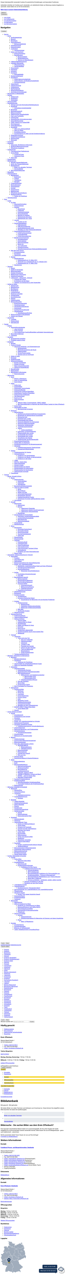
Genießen (10, 337)
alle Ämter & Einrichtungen (19, 92)
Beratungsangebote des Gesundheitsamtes (27, 563)
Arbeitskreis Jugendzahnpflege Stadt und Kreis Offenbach (35, 566)
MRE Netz (20, 609)
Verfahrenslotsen (19, 50)
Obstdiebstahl (22, 623)
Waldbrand (21, 838)
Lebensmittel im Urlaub (24, 622)
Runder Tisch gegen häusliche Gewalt (29, 894)
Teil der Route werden (24, 353)
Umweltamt (14, 77)
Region (13, 268)
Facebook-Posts (19, 154)
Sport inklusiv (18, 382)
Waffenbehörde (15, 89)
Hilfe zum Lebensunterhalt (22, 129)
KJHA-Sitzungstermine (24, 236)
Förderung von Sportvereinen (26, 455)
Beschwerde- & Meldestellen (15, 93)
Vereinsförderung (19, 454)
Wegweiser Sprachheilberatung (30, 571)
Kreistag (16, 207)
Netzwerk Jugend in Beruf (25, 772)
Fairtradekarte (22, 550)
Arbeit (12, 760)
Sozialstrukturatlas (19, 926)
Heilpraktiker (18, 561)
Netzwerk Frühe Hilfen (24, 860)
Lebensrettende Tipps (20, 822)
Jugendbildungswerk (20, 885)
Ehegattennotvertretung (25, 590)
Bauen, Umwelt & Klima (14, 476)
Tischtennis (17, 180)
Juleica (20, 428)
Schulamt (14, 71)
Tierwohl (13, 635)
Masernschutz (25, 604)
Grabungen (21, 483)
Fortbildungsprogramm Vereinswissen (29, 447)
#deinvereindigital (19, 463)
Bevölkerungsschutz (20, 852)
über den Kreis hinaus (17, 250)
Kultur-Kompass (19, 399)
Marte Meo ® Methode (34, 878)
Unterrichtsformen (19, 728)
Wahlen (13, 257)
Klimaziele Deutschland (25, 529)
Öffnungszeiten (12, 101)
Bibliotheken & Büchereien (18, 372)
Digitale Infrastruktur (17, 273)
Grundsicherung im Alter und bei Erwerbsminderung (29, 133)
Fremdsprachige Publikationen (20, 151)
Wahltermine (18, 265)
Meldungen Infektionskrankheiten (31, 607)
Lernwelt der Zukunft (24, 753)
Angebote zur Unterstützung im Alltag (29, 905)
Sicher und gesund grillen (25, 836)
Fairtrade (17, 540)
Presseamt (14, 69)
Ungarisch (7, 1015)
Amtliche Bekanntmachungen (19, 146)
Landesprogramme (23, 771)
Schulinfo (17, 718)
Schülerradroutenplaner (21, 809)
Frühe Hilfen (17, 859)
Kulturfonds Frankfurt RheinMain (24, 391)
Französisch (7, 965)
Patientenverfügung (27, 588)
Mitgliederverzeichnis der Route (27, 350)
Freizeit (6, 324)
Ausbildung (14, 98)
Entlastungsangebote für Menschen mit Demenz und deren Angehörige (42, 918)
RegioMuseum (18, 55)
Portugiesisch (8, 994)
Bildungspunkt (18, 785)
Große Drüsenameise (27, 652)
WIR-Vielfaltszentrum (24, 673)
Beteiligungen (15, 191)
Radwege (13, 358)
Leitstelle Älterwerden (17, 63)
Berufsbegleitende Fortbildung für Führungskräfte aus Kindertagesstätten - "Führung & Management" (44, 874)
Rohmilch (20, 627)
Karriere (9, 95)
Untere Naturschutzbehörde (22, 79)
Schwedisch (7, 1004)
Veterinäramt (15, 84)
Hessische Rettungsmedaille (26, 423)
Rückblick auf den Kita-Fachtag (33, 883)
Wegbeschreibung (16, 194)
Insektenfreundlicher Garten (26, 497)
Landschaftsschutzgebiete (25, 518)
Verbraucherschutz (16, 614)
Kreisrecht (10, 143)
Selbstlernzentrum (26, 748)
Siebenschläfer (22, 351)
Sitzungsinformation (20, 204)
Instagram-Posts (19, 156)
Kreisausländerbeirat (20, 223)
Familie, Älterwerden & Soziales (16, 856)
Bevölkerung (14, 289)
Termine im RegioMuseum (25, 60)
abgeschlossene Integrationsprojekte (28, 672)
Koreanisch (7, 977)
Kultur (12, 383)
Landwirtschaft (15, 292)
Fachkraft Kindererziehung (22, 779)
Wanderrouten (15, 369)
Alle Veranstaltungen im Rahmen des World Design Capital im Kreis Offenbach (41, 404)
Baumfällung (21, 491)
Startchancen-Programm (21, 723)
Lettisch (6, 983)
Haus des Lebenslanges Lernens (24, 744)
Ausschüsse (21, 209)
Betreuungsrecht (22, 579)
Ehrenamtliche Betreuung (25, 580)
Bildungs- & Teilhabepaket (22, 928)
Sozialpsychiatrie (19, 595)
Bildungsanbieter (23, 750)
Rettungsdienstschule (20, 851)
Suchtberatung (22, 596)
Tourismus (17, 793)
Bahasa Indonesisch (10, 972)
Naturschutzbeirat (23, 242)
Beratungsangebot (23, 768)
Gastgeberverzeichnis (24, 795)
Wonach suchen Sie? (7, 1021)
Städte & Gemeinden (17, 270)
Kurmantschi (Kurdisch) (11, 980)
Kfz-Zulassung (15, 124)
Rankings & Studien (17, 294)
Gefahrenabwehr (19, 819)
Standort (10, 266)
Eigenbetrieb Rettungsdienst (22, 849)
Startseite (7, 1089)
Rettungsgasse (22, 835)
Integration (14, 667)
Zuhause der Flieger (20, 279)
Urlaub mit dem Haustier (28, 648)
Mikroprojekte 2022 (30, 678)
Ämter (9, 36)
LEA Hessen (17, 500)
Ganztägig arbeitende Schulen (23, 724)
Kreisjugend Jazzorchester (22, 388)
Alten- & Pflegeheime (27, 921)
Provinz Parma (22, 697)
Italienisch (7, 973)
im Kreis (13, 202)
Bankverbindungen (6, 1201)
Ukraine (16, 710)
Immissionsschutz (19, 82)
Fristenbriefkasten (16, 183)
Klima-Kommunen (23, 532)
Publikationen (11, 149)
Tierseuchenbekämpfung (21, 654)
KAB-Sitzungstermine (24, 226)
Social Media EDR (23, 708)
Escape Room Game (24, 684)
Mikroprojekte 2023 (30, 676)
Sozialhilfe (14, 127)
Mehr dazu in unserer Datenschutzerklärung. (14, 9)
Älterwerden (14, 901)
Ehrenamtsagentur (19, 53)
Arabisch (6, 951)
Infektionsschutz (23, 603)
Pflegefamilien (18, 891)
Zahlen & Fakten (12, 284)
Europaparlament (19, 252)
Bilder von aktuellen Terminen (23, 167)
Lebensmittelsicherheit (21, 617)
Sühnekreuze (21, 484)
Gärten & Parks (15, 356)
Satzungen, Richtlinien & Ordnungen (21, 145)
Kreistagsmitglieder (23, 212)
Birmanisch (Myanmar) (11, 986)
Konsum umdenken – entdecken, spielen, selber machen (44, 880)
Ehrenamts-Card (22, 417)
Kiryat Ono (21, 692)
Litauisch (7, 981)
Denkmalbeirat (22, 241)
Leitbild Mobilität (19, 801)
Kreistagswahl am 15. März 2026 (27, 263)
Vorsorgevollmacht (26, 585)
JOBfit (16, 460)
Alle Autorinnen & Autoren (25, 409)
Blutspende (17, 593)
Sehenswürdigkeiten (17, 361)
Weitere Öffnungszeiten (8, 1220)
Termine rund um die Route (26, 354)
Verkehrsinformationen (21, 803)
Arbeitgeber (14, 100)
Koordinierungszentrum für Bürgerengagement (28, 444)
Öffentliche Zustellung (17, 148)
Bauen (13, 478)
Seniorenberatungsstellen (25, 909)
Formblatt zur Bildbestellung (9, 1136)
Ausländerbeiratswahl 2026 (26, 228)
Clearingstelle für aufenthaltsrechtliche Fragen (28, 664)
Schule (13, 713)
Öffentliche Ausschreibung (19, 193)
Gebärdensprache (16, 945)
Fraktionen (21, 210)
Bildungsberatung (26, 747)
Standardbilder (18, 169)
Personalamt (14, 68)
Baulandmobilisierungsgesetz (23, 486)
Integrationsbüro (16, 47)
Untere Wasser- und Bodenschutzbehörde (26, 81)
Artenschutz (21, 505)
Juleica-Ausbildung (26, 430)
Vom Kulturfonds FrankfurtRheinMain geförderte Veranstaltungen (33, 332)
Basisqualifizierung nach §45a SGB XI (29, 907)
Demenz (20, 915)
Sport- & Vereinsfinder (20, 380)
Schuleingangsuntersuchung (26, 567)
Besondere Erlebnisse (17, 334)
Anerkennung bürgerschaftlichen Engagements (32, 414)
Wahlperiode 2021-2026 (25, 218)
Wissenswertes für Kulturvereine (23, 468)
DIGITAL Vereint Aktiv (20, 462)
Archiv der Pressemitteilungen (20, 164)
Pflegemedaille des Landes (26, 433)
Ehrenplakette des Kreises (25, 420)
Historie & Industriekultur (21, 367)
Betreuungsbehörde (20, 44)
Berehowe (20, 691)
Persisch (6, 991)
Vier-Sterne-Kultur (19, 396)
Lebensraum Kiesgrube (28, 508)
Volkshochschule (16, 85)
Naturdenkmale (22, 519)
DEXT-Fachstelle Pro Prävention (23, 686)
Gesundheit (14, 556)
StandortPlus (18, 790)
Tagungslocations (19, 792)
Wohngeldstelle (18, 74)
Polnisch (6, 993)
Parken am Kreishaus (20, 196)
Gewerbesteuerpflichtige (25, 313)
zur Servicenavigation (10, 24)
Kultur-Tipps (17, 406)
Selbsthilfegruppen (19, 591)
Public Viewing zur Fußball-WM (20, 122)
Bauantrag (14, 109)
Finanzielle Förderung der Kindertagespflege (31, 784)
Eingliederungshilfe (20, 132)
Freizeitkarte (14, 473)
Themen (6, 475)
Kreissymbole (15, 321)
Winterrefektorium (23, 58)
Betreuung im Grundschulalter (23, 736)
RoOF (16, 763)
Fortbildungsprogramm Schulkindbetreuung (31, 726)
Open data (14, 157)
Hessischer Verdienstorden (25, 425)
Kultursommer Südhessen (22, 394)
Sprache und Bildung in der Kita (33, 881)
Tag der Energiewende (24, 534)
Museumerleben (22, 57)
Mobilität (13, 800)
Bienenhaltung (25, 651)
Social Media (15, 153)
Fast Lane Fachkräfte (17, 116)
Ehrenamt (14, 410)
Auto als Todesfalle (26, 639)
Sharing (16, 806)
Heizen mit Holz (22, 492)
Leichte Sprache (5, 945)
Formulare (10, 141)
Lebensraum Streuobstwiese (29, 511)
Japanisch (7, 975)
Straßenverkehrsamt (17, 76)
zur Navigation (8, 22)
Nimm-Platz (21, 683)
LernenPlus (17, 720)
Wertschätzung (18, 412)
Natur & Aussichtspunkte (21, 366)
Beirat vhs (21, 244)
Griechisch (7, 967)
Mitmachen (10, 375)
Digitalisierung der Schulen (22, 716)
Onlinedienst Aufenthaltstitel (22, 108)
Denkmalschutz (19, 479)
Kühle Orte (21, 535)
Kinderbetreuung (19, 862)
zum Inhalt (7, 17)
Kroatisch (7, 978)
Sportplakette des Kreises (25, 435)
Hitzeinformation (19, 612)
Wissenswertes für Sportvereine (23, 470)
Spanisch (7, 1005)
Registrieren (7, 1074)
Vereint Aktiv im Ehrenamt (22, 443)
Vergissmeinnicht (26, 917)
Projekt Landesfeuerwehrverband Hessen (30, 844)
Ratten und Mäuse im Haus (26, 625)
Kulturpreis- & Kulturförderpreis (27, 431)
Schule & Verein (19, 465)
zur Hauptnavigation (10, 20)
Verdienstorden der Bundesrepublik (28, 439)
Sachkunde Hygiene (23, 611)
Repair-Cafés (18, 553)
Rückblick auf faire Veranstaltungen (28, 551)
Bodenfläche (14, 290)
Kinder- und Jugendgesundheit (23, 564)
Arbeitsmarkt (14, 286)
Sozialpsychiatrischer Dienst (26, 598)
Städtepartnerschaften (24, 702)
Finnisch (6, 964)
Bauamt (13, 39)
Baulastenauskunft (16, 111)
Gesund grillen (22, 620)
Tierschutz (17, 636)
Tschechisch (8, 1010)
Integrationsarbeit (19, 668)
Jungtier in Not (25, 644)
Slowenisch (7, 1001)
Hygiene (16, 601)
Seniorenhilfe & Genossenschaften (28, 910)
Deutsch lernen (18, 756)
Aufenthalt (14, 106)
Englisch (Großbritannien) (11, 959)
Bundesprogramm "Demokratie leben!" (29, 888)
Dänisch (6, 956)
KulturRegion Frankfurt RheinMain (24, 393)
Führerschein (15, 117)
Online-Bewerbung (16, 125)
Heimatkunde (15, 322)
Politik (9, 201)
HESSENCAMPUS (23, 745)
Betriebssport (15, 175)
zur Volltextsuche (9, 19)
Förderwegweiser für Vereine (22, 452)
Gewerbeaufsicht (16, 45)
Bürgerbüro (14, 41)
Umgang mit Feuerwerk (24, 827)
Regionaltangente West (24, 816)
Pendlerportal (18, 808)
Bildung (13, 737)
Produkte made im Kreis (18, 340)
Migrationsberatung (20, 659)
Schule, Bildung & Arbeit (14, 712)
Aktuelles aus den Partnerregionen (28, 705)
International (14, 688)
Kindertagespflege (19, 780)
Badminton (17, 177)
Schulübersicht (18, 715)
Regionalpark (15, 370)
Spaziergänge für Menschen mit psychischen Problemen (38, 599)
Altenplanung (18, 902)
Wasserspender (18, 539)
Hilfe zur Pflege (18, 130)
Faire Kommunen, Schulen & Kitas (28, 548)
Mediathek (10, 172)
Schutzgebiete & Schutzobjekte (23, 515)
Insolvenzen (17, 308)
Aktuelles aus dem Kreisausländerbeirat (29, 230)
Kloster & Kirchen (19, 364)
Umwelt (13, 502)
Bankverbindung (16, 185)
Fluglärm (17, 558)
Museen (13, 343)
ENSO (16, 401)
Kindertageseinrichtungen (25, 865)
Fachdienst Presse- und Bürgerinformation (17, 1147)
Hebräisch (7, 969)
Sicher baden (21, 825)
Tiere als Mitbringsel (27, 649)
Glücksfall (17, 446)
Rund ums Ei (21, 628)
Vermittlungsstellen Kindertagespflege (29, 782)
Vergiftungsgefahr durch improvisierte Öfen (30, 631)
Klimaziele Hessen (23, 531)
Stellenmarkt (14, 97)
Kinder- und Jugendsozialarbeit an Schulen (27, 721)
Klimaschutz (18, 527)
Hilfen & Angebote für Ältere (22, 904)
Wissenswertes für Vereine (22, 467)
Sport (12, 377)
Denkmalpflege (22, 481)
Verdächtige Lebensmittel (25, 630)
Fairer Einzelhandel (23, 545)
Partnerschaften (19, 689)
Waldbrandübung (23, 846)
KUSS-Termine (18, 330)
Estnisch (6, 962)
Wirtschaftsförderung (17, 90)
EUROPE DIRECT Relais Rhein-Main (24, 707)
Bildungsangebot (16, 271)
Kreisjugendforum (19, 896)
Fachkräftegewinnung (20, 796)
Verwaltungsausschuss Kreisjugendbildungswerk (32, 249)
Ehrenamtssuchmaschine (21, 441)
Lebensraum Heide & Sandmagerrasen (32, 510)
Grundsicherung (19, 925)
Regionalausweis (19, 374)
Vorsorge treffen (22, 583)
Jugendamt (14, 49)
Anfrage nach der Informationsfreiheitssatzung (25, 105)
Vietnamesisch (8, 1017)
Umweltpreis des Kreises (25, 438)
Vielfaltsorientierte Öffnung (29, 680)
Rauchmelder (21, 833)
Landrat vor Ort (22, 222)
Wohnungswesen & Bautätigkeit (20, 314)
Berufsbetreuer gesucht (21, 577)
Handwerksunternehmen (21, 306)
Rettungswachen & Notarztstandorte (25, 848)
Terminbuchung (12, 197)
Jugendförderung (19, 886)
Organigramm (15, 189)
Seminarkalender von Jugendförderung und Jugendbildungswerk (33, 889)
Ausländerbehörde (16, 37)
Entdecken (10, 342)
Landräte (13, 319)
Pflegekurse (21, 912)
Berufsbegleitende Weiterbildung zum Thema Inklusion (44, 877)
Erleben (9, 326)
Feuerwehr (17, 843)
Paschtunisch (8, 996)
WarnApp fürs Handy (24, 830)
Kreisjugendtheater (19, 390)
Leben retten (21, 832)
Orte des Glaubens (23, 681)
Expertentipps (11, 159)
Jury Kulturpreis (22, 246)
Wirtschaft (14, 788)
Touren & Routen (16, 345)
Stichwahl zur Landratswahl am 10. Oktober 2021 (32, 262)
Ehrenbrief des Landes (24, 418)
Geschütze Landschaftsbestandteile (28, 516)
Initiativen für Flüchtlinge (25, 662)
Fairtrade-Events (22, 543)
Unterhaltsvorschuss (17, 135)
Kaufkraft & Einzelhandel (21, 310)
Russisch (6, 999)
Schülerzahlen (15, 295)
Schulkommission (23, 247)
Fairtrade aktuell (22, 542)
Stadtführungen (15, 359)
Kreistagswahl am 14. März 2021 (27, 260)
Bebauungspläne (16, 113)
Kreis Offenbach (9, 1186)
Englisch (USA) (8, 961)
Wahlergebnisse (19, 258)
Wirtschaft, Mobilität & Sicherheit (17, 787)
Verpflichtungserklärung (18, 137)
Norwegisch (7, 989)
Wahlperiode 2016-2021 (25, 217)
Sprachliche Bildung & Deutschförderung (26, 758)
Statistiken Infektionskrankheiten (31, 606)
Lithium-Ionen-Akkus (24, 841)
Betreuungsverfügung (27, 587)
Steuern (13, 298)
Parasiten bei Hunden (27, 646)
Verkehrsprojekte (19, 811)
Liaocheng (21, 694)
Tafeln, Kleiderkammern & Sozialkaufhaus (26, 929)
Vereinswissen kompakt (21, 471)
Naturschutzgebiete (23, 521)
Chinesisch (7, 954)
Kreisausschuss (19, 206)
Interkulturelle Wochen (24, 670)
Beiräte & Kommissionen (21, 238)
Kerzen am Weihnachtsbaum (26, 824)
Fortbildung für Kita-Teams (29, 867)
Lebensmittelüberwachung (19, 61)
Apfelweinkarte (22, 348)
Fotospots (14, 335)
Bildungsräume (22, 752)
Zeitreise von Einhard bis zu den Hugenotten (27, 282)
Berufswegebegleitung (21, 764)
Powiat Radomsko (23, 696)
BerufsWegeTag (22, 769)
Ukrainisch (7, 1013)
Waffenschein (15, 138)
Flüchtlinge (17, 660)
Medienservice (11, 161)
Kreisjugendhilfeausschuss (22, 231)
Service (6, 34)
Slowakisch (7, 1002)
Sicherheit (14, 817)
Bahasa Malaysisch (10, 985)
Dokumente (8, 1097)
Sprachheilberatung (23, 569)
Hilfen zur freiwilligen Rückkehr (23, 665)
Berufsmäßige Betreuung (25, 582)
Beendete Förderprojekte (25, 777)
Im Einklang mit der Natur (21, 281)
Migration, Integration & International (18, 656)
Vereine (13, 451)
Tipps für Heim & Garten (21, 487)
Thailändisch (8, 1009)
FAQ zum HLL (22, 755)
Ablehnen (3, 12)
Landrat (16, 220)
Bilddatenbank (15, 165)
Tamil (5, 1007)
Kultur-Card (17, 385)
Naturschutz (17, 503)
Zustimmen (4, 14)
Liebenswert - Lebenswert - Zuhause (21, 278)
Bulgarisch (7, 953)
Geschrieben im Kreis (20, 407)
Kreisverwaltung (12, 173)
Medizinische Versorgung (18, 274)
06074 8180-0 (5, 1054)
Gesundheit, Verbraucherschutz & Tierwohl (20, 555)
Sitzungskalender (23, 214)
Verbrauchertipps (19, 619)
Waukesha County (23, 700)
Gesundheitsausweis (17, 121)
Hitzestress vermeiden (24, 840)
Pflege (19, 920)
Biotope (20, 507)
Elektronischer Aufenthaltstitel (20, 114)
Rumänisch (7, 997)
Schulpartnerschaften (24, 704)
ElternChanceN (22, 864)
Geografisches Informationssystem (21, 119)
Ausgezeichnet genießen (18, 338)
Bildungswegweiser (20, 742)
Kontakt (13, 188)
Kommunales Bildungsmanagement (25, 740)
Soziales (13, 923)
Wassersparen (18, 537)
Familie (13, 857)
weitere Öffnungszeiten (7, 1063)
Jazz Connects (18, 329)
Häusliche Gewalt (19, 893)
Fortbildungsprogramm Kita (32, 869)
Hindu (6, 970)
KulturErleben (18, 386)
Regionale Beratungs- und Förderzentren (26, 729)
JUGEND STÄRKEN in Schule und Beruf (29, 774)
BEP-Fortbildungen (33, 872)
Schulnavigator (18, 734)
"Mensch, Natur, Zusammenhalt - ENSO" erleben (32, 402)
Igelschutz (24, 643)
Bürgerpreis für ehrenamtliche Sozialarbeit (30, 415)
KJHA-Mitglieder (22, 234)
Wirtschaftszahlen (16, 302)
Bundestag (17, 254)
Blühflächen (21, 513)
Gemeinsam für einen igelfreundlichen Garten (31, 499)
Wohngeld (14, 140)
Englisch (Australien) (10, 957)
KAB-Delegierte (22, 225)
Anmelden (7, 1072)
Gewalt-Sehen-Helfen (20, 854)
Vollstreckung (15, 87)
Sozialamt (14, 73)
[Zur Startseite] (12, 941)
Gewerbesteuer (18, 311)
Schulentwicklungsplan (24, 732)
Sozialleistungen (16, 297)
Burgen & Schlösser (20, 362)
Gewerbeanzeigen (19, 305)
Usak (19, 699)
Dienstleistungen (12, 103)
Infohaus (20, 798)
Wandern (17, 181)
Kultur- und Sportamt (17, 52)
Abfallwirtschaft (19, 524)
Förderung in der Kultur (24, 459)
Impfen (16, 572)
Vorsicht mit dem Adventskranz (27, 828)
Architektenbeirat (23, 239)
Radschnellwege (22, 814)
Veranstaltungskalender (18, 327)
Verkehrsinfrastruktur (17, 276)
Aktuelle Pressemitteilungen (19, 162)
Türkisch (6, 1012)
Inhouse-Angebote (33, 870)
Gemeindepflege (19, 66)
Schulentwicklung (19, 731)
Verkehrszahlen (15, 300)
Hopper (20, 812)
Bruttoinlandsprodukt (20, 303)
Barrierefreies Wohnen (24, 495)
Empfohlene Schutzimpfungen (27, 574)
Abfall (19, 489)
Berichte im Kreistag (24, 215)
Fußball (16, 178)
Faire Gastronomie (23, 547)
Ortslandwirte (18, 523)
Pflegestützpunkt (19, 65)
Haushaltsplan (15, 186)
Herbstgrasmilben (26, 641)
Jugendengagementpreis (25, 427)
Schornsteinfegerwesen (25, 494)
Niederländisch (8, 988)
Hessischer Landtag (20, 255)
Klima (12, 526)
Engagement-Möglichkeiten (26, 449)
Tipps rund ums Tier (24, 638)
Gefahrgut (17, 820)
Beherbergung (15, 287)
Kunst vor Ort (18, 398)
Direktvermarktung (19, 615)
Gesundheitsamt (16, 42)
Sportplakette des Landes (25, 436)
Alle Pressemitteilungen (18, 170)
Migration (14, 657)
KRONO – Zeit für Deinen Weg (26, 776)
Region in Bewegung (20, 378)
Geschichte (10, 318)
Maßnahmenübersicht (24, 766)
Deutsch (6, 949)
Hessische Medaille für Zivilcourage (28, 422)
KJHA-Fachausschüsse (24, 233)
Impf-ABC (20, 575)
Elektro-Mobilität (19, 804)
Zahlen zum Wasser (17, 316)
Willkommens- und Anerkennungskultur (32, 675)
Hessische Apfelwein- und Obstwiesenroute (27, 346)
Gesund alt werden (19, 913)
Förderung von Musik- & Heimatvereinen (29, 457)
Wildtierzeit (21, 633)
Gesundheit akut (19, 559)
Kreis (5, 199)
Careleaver (17, 899)
